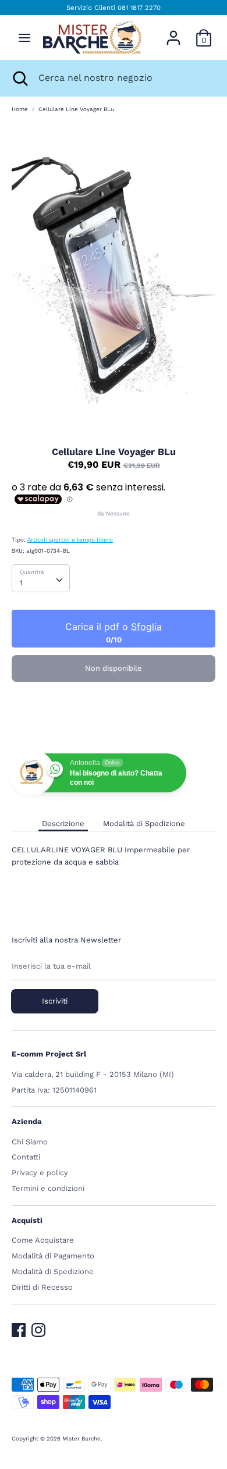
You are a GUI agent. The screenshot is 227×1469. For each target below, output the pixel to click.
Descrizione (63, 823)
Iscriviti (55, 1001)
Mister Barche (81, 1438)
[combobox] (41, 578)
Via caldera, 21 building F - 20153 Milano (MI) (93, 1074)
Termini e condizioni (48, 1188)
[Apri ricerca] (19, 78)
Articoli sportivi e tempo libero (70, 539)
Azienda (27, 1121)
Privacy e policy (40, 1172)
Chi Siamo (30, 1141)
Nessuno (118, 513)
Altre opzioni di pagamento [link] (113, 729)
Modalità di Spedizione (144, 823)
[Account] (173, 31)
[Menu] (24, 37)
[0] (203, 31)
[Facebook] (19, 1327)
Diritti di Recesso (42, 1287)
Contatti (26, 1157)
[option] (113, 275)
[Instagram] (38, 1327)
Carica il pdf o (113, 626)
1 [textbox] (21, 582)
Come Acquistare (43, 1240)
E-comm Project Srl (49, 1054)
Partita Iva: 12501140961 (54, 1090)
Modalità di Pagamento (53, 1255)
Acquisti (27, 1220)
